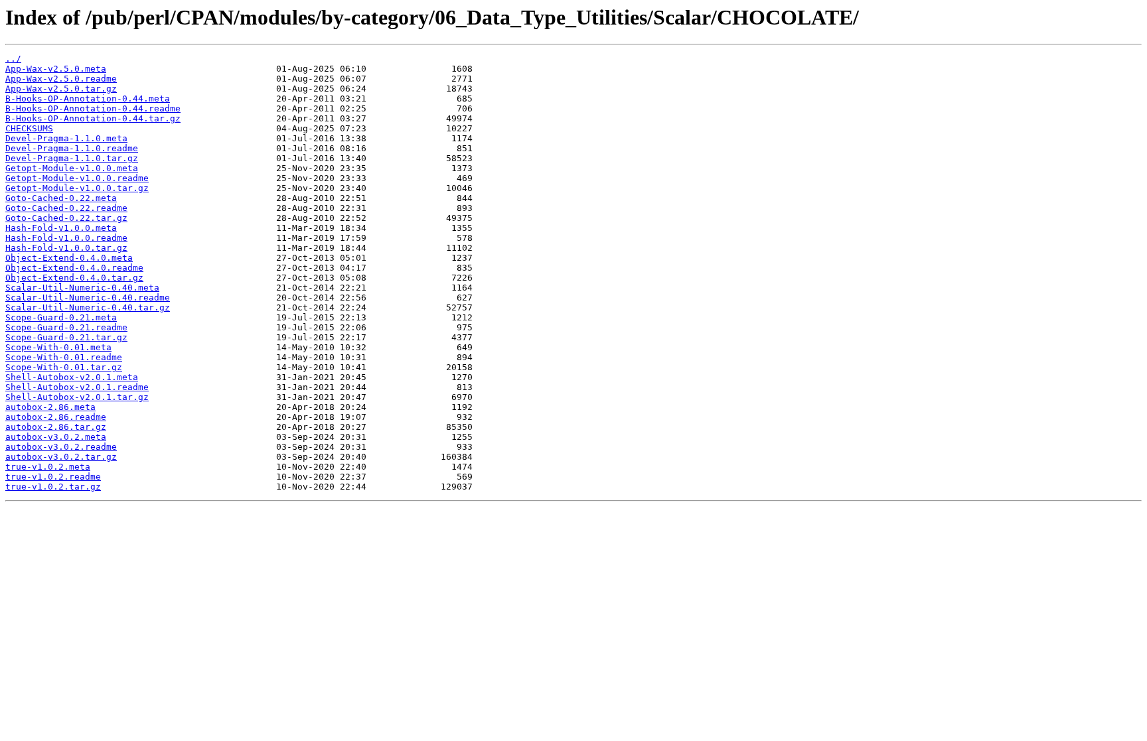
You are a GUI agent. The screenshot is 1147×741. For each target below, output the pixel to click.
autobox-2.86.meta (50, 407)
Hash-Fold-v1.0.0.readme (66, 238)
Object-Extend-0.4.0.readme (74, 268)
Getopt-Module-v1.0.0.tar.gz (77, 188)
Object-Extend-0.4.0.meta (69, 258)
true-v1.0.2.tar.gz (53, 487)
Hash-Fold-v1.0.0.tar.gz (66, 248)
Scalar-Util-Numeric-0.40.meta (82, 288)
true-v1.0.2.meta (47, 467)
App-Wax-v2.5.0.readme (61, 79)
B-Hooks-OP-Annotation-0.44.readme (93, 108)
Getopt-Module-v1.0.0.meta (71, 168)
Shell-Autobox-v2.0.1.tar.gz (77, 397)
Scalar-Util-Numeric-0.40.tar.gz (87, 307)
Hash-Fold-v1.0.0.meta (61, 228)
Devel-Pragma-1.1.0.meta (66, 138)
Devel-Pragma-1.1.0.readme (71, 148)
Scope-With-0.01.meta (58, 347)
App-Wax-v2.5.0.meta (55, 69)
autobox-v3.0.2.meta (55, 437)
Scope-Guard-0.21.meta (61, 317)
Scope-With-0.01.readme (63, 357)
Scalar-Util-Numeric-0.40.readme (87, 298)
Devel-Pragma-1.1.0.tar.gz (71, 158)
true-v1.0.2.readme (53, 477)
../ (13, 59)
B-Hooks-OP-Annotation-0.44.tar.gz (93, 118)
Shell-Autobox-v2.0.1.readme (77, 387)
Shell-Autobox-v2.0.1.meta (71, 377)
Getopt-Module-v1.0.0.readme (77, 178)
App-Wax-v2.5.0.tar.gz (61, 89)
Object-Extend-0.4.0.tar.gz (74, 278)
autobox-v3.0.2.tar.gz (61, 457)
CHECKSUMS (29, 128)
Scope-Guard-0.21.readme (66, 327)
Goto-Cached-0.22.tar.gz (66, 218)
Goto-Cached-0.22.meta (61, 198)
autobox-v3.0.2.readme (61, 447)
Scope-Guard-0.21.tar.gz (66, 337)
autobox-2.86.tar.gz (55, 427)
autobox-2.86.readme (55, 417)
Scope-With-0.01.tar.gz (63, 367)
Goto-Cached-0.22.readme (66, 208)
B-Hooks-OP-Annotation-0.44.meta (87, 98)
